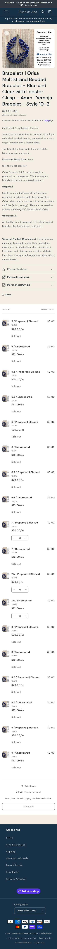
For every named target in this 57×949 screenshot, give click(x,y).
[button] (6, 11)
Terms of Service (14, 865)
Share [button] (8, 294)
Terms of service (29, 938)
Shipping (5, 115)
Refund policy (13, 871)
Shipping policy (45, 938)
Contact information (24, 942)
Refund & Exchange (15, 844)
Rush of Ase (17, 933)
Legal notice (40, 942)
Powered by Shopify (30, 933)
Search (9, 837)
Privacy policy (14, 938)
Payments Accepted (15, 878)
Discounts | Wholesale (17, 858)
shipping (27, 798)
